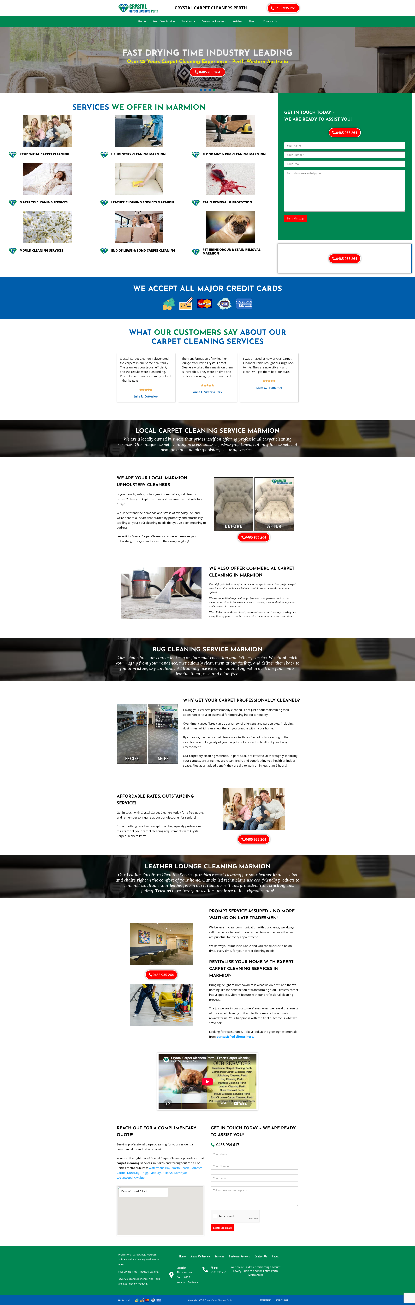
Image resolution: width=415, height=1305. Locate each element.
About (252, 21)
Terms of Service (281, 1300)
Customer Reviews (214, 21)
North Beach (180, 1168)
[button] (188, 21)
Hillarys (167, 1173)
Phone (214, 1267)
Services (186, 21)
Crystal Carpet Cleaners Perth (211, 8)
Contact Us (270, 21)
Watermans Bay (159, 1168)
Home (142, 21)
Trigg (144, 1173)
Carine (121, 1173)
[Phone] (205, 1269)
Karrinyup (181, 1173)
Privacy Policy (265, 1300)
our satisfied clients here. (235, 1036)
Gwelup (139, 1178)
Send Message (222, 1228)
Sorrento (196, 1168)
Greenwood (125, 1178)
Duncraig (133, 1173)
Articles (237, 21)
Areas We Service (163, 21)
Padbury (155, 1173)
